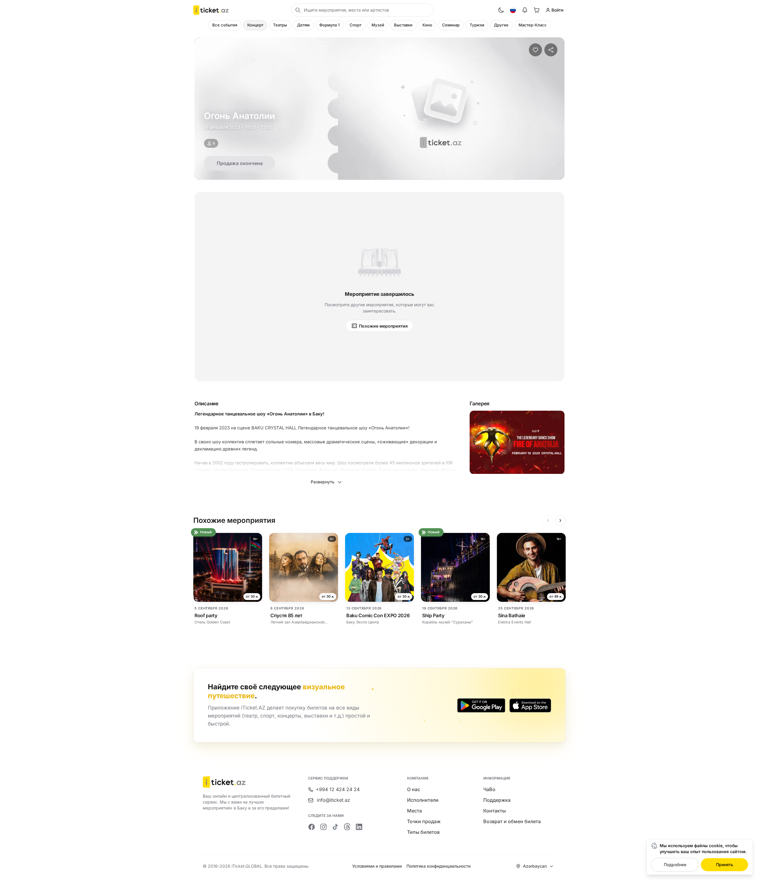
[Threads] (347, 826)
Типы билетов (423, 832)
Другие (501, 25)
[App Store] (530, 705)
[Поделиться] (550, 49)
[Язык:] (513, 10)
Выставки (403, 25)
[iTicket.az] (247, 782)
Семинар (451, 25)
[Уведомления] (524, 10)
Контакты (494, 811)
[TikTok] (335, 826)
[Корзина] (536, 10)
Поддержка (497, 800)
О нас (413, 789)
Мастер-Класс (533, 25)
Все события (224, 25)
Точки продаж (424, 821)
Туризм (477, 25)
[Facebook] (311, 826)
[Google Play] (481, 705)
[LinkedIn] (359, 826)
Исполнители (423, 800)
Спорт (355, 25)
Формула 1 (329, 25)
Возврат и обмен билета (512, 821)
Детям (303, 25)
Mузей (377, 25)
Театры (280, 25)
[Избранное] (535, 49)
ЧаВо (489, 789)
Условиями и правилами (377, 866)
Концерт (255, 25)
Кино (427, 25)
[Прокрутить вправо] (560, 520)
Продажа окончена (240, 163)
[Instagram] (323, 826)
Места (414, 811)
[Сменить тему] (501, 10)
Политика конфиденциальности (438, 866)
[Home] (211, 10)
